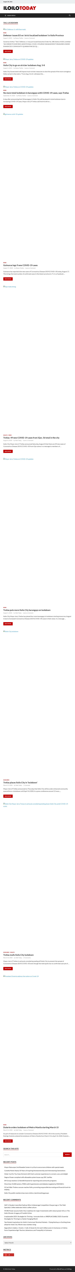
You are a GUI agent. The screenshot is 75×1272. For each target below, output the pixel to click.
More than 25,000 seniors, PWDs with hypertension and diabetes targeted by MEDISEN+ (34, 1184)
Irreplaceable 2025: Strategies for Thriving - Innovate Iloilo (23, 1216)
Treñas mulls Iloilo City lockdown (18, 955)
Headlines (6, 780)
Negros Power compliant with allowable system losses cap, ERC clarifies (28, 1177)
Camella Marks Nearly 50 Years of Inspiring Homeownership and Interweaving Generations (34, 1170)
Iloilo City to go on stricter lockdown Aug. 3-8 (24, 65)
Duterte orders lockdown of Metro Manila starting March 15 (31, 1127)
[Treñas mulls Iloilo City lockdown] (37, 876)
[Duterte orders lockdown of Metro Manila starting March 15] (37, 1049)
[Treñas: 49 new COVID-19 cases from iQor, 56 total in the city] (37, 359)
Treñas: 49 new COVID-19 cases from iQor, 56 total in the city (31, 437)
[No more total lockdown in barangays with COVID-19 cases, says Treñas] (37, 86)
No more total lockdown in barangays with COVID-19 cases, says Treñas (36, 93)
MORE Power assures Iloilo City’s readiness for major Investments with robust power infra (34, 1211)
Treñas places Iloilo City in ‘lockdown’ (20, 782)
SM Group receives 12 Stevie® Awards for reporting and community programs (30, 1180)
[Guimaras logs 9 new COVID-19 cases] (37, 186)
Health (5, 435)
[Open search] (69, 15)
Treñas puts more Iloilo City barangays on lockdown (26, 610)
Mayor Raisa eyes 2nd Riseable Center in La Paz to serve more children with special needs (34, 1167)
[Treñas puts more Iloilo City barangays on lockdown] (37, 531)
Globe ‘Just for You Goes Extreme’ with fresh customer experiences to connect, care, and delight (36, 1174)
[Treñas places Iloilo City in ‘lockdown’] (37, 704)
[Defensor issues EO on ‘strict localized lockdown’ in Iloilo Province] (37, 29)
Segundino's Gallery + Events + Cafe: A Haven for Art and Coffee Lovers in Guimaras (32, 1228)
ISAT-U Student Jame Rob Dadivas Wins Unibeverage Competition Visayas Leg (30, 1205)
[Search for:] (37, 1154)
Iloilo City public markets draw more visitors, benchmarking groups (26, 1193)
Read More (7, 51)
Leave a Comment (30, 38)
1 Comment (26, 785)
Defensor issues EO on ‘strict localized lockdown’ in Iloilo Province (33, 35)
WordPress (60, 1269)
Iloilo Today (18, 440)
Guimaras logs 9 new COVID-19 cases (20, 265)
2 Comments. (27, 958)
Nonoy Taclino (19, 38)
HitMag (69, 1269)
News (4, 33)
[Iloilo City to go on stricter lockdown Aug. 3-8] (37, 59)
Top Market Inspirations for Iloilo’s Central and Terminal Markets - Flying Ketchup (31, 1222)
